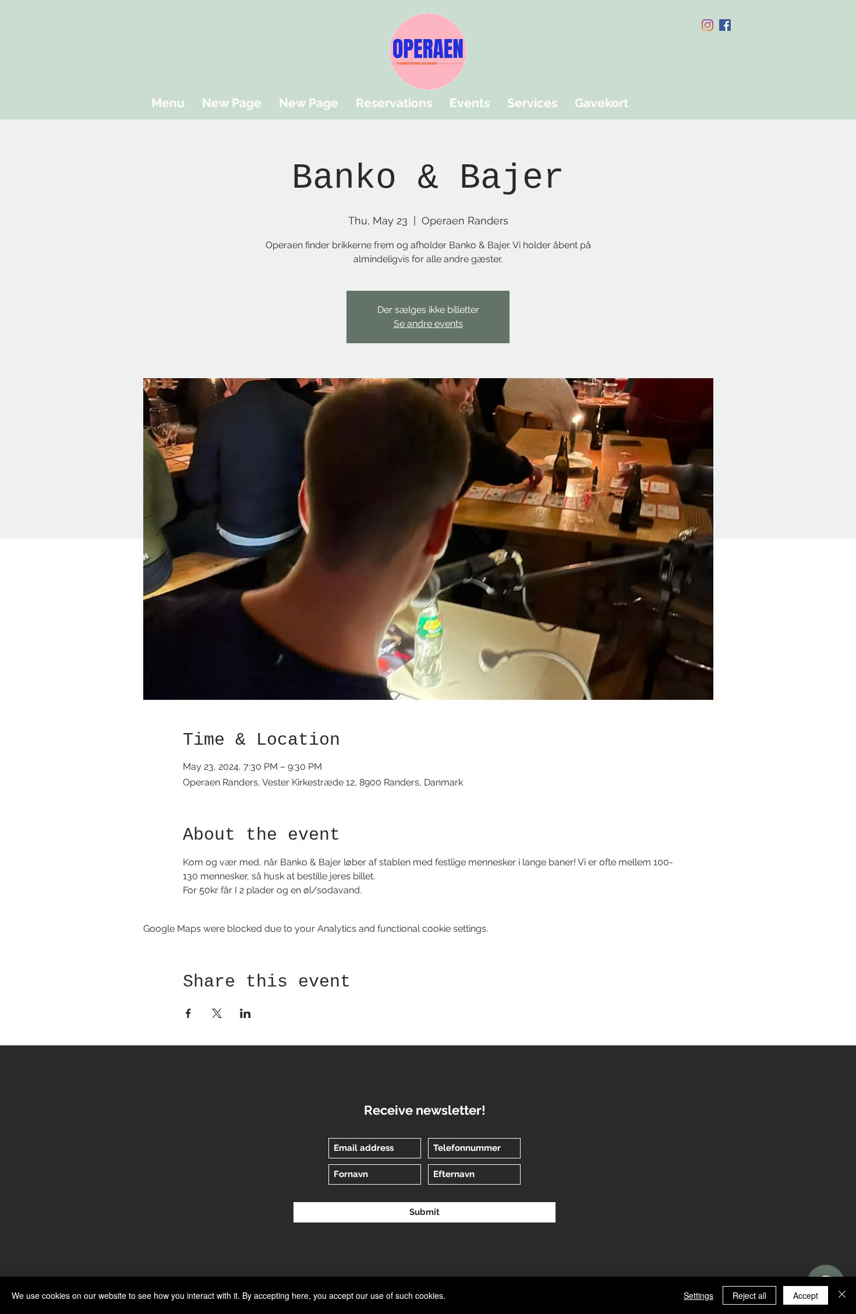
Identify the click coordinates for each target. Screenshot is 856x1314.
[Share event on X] (216, 1013)
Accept (805, 1295)
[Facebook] (725, 25)
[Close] (842, 1295)
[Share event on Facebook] (188, 1013)
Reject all (749, 1295)
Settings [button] (698, 1295)
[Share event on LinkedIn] (245, 1013)
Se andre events (428, 323)
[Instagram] (707, 25)
